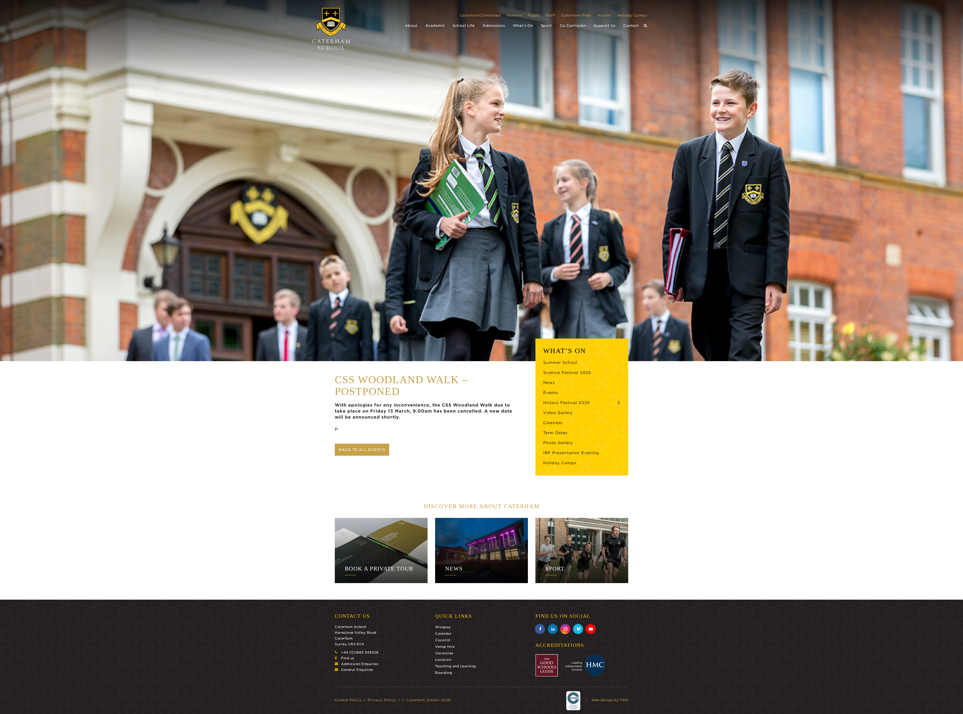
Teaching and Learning (455, 666)
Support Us (604, 26)
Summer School (560, 362)
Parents (514, 15)
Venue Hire (445, 647)
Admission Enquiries (359, 664)
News (549, 382)
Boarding (443, 673)
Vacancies (444, 653)
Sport (546, 26)
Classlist (443, 640)
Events (550, 392)
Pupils (534, 15)
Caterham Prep (576, 15)
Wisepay (443, 627)
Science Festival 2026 (567, 372)
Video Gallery (558, 413)
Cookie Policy (348, 700)
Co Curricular (573, 26)
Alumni (604, 15)
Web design (602, 700)
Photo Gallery (558, 443)
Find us (347, 658)
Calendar (553, 423)
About (411, 26)
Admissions (494, 26)
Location (443, 660)
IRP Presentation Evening (571, 453)
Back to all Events (362, 450)
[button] (645, 26)
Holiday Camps (632, 15)
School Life (464, 26)
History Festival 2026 (566, 403)
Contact (631, 26)
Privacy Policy (382, 700)
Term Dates (555, 433)
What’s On (523, 26)
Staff (550, 15)
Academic (435, 26)
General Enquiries (357, 670)
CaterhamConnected (480, 15)
